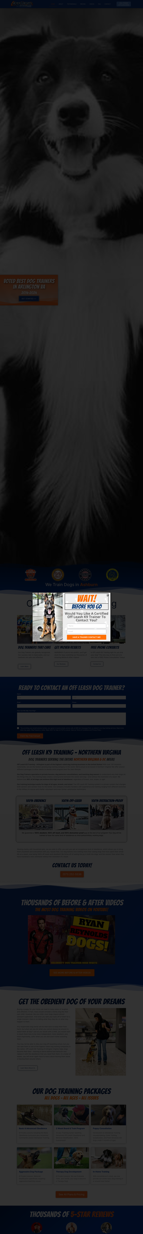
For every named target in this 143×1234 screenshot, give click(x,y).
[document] (71, 617)
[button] (107, 595)
